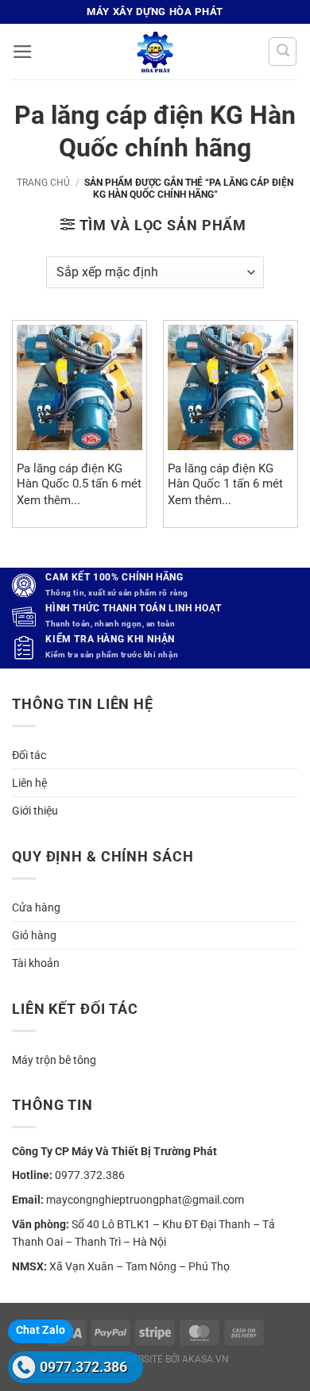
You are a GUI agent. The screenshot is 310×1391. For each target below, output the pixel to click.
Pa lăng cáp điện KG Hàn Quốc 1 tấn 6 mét (225, 476)
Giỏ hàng (34, 935)
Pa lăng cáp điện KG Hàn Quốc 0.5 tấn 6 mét (79, 476)
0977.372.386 (83, 1366)
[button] (22, 51)
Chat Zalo (40, 1330)
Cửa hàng (36, 907)
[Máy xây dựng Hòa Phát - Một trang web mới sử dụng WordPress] (155, 51)
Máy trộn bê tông (54, 1060)
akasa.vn (205, 1359)
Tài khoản (36, 963)
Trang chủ (43, 182)
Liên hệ (29, 782)
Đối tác (29, 755)
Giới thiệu (35, 810)
